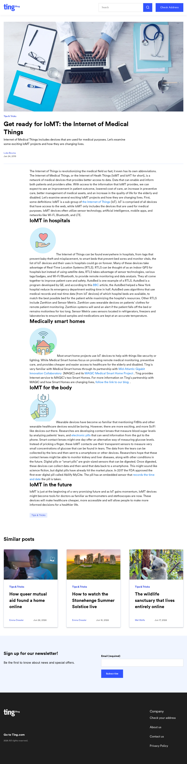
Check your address (163, 718)
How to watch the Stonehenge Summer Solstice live (93, 600)
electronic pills (81, 435)
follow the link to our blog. (112, 382)
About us (155, 727)
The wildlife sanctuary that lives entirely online (155, 600)
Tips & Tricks (10, 116)
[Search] (147, 7)
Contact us (157, 736)
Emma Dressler (16, 620)
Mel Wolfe (140, 620)
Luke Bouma (10, 153)
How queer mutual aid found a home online (28, 600)
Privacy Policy (159, 746)
